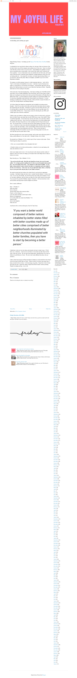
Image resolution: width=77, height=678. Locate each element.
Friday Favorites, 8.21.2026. (17, 315)
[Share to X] (24, 269)
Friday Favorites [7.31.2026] (62, 176)
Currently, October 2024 (21, 361)
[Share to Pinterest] (26, 269)
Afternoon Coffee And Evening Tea (60, 119)
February (56, 276)
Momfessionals (58, 129)
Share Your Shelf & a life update (23, 355)
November (56, 272)
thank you (62, 137)
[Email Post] (20, 269)
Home (30, 309)
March (55, 278)
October (55, 290)
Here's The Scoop (59, 125)
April (55, 279)
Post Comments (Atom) (21, 311)
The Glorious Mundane (60, 122)
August (55, 286)
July (54, 285)
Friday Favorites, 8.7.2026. (62, 151)
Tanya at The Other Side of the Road (38, 61)
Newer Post (12, 309)
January (55, 274)
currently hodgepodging (63, 163)
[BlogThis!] (23, 269)
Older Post (48, 309)
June (55, 271)
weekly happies (61, 256)
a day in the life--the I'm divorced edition (25, 349)
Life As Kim (57, 115)
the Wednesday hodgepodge (62, 230)
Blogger (44, 675)
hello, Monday (63, 188)
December (56, 293)
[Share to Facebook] (25, 269)
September (56, 288)
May (55, 281)
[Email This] (22, 269)
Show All (64, 131)
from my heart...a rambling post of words (63, 201)
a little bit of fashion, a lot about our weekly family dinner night (60, 216)
